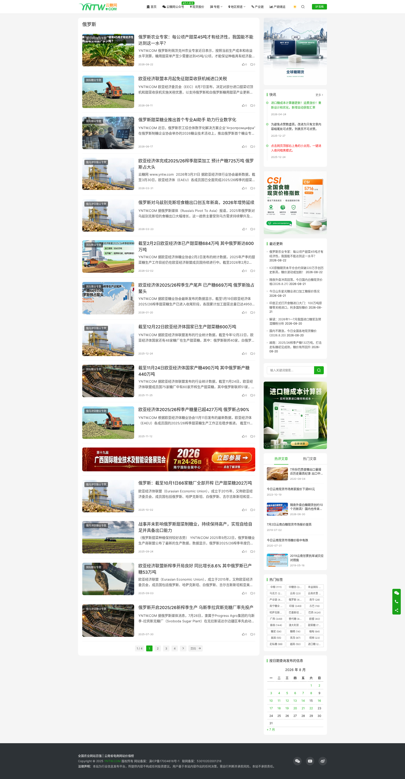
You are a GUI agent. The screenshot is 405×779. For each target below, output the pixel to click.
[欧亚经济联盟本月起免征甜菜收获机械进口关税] (108, 92)
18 (279, 708)
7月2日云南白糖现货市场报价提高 (289, 524)
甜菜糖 (314, 625)
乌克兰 (276, 593)
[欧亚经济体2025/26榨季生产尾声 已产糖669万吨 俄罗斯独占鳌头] (108, 298)
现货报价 (198, 6)
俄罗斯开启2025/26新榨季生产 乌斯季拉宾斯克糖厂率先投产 (196, 607)
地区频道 (237, 6)
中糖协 (295, 587)
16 (319, 700)
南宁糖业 (277, 606)
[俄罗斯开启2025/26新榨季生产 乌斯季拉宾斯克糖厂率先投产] (108, 620)
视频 (314, 637)
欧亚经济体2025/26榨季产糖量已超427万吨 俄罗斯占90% (193, 409)
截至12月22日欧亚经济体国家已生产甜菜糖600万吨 (187, 326)
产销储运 (279, 6)
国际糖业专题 (93, 80)
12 (287, 700)
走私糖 (276, 644)
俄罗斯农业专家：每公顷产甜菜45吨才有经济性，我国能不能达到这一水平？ (195, 40)
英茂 (295, 637)
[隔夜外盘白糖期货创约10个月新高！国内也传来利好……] (277, 509)
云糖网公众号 (175, 6)
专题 (217, 6)
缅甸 (314, 631)
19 (287, 708)
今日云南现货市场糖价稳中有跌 (287, 540)
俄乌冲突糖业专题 (96, 38)
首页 (154, 6)
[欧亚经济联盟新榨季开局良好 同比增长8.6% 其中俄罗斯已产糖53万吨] (108, 579)
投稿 (321, 6)
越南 (295, 644)
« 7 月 (271, 729)
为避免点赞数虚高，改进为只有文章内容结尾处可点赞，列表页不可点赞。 (296, 126)
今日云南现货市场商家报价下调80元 (291, 489)
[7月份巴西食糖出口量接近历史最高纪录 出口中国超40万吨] (277, 474)
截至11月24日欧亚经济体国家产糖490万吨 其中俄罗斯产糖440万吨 (194, 371)
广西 (276, 618)
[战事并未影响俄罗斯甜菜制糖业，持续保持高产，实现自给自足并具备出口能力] (108, 537)
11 (279, 700)
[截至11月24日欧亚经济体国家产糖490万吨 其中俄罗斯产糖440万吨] (108, 381)
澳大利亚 (296, 625)
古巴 (314, 606)
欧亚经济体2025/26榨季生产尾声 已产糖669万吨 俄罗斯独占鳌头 (196, 288)
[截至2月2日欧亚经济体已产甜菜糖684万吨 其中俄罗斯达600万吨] (108, 256)
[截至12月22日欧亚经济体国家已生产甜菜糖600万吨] (108, 340)
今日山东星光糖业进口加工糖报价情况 (294, 291)
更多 (318, 94)
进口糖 (315, 644)
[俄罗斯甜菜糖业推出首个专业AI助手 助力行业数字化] (108, 133)
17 (271, 708)
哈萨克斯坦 (277, 612)
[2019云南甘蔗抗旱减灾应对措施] (277, 560)
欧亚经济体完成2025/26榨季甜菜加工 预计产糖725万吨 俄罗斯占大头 (196, 164)
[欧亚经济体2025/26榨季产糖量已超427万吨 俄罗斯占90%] (108, 422)
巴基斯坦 (296, 612)
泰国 (276, 625)
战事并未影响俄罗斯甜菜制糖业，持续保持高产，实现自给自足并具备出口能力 (195, 527)
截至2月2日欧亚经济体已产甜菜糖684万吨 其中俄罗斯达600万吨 (196, 246)
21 (303, 708)
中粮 (276, 587)
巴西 (314, 612)
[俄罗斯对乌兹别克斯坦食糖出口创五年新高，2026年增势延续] (108, 215)
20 (295, 708)
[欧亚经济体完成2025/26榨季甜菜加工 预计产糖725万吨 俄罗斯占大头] (108, 174)
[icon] (297, 761)
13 (295, 700)
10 (271, 700)
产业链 (259, 6)
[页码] (199, 648)
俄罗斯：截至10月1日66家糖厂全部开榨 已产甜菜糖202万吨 (195, 483)
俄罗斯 (295, 599)
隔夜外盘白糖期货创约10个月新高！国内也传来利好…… (306, 509)
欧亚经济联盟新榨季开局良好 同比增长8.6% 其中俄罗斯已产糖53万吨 (195, 569)
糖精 (295, 631)
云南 (295, 593)
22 (311, 708)
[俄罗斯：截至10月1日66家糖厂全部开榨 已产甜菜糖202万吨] (108, 496)
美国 (276, 637)
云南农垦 (315, 593)
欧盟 (314, 618)
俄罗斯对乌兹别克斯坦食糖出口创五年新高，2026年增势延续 (196, 202)
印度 (295, 606)
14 (303, 700)
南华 (314, 599)
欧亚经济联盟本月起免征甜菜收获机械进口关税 (182, 78)
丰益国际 (315, 587)
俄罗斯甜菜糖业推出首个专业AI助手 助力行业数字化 (187, 119)
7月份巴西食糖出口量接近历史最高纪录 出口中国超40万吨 (306, 473)
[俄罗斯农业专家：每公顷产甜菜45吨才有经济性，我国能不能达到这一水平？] (108, 50)
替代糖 (295, 618)
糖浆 (276, 631)
